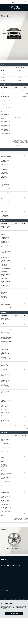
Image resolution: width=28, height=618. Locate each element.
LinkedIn (20, 565)
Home (4, 589)
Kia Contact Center (14, 565)
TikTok (23, 565)
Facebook (2, 565)
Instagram (5, 565)
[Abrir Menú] (2, 2)
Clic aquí (4, 608)
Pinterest (17, 565)
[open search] (25, 2)
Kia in (3, 563)
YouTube (8, 565)
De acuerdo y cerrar (14, 613)
